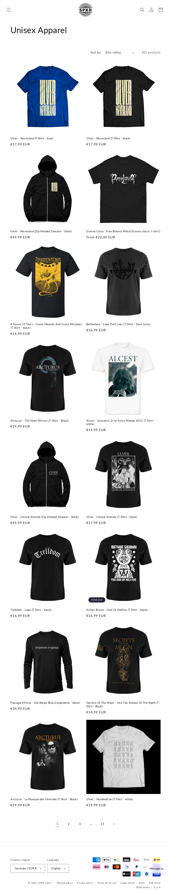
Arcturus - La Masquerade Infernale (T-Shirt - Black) (43, 799)
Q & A (157, 887)
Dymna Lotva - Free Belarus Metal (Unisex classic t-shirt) (123, 231)
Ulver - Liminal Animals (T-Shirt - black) (111, 517)
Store (142, 882)
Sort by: (96, 52)
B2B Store (155, 882)
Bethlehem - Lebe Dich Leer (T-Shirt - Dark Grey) (118, 324)
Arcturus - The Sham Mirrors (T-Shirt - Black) (39, 420)
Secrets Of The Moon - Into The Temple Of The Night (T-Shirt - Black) (123, 704)
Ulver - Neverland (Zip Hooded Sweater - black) (41, 231)
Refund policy (65, 882)
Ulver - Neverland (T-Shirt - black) (108, 138)
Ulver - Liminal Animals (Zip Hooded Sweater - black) (44, 517)
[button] (8, 9)
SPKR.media (143, 887)
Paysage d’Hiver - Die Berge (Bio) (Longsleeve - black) (45, 702)
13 (102, 824)
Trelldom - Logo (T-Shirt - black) (31, 609)
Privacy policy (85, 882)
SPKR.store (44, 882)
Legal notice (128, 882)
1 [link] (57, 824)
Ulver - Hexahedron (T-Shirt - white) (109, 799)
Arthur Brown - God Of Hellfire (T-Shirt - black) (117, 609)
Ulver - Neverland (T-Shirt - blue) (31, 138)
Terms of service (106, 882)
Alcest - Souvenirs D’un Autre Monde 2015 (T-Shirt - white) (120, 422)
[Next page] (113, 824)
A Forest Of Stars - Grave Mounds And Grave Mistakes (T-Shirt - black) (46, 325)
